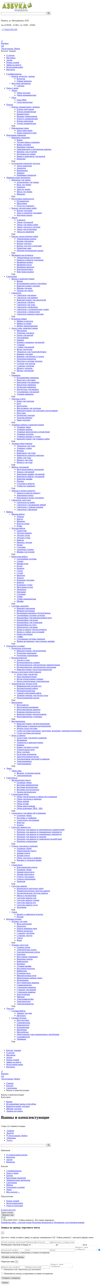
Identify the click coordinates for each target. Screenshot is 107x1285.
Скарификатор (23, 1037)
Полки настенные (25, 634)
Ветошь (20, 917)
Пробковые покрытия (26, 175)
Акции (9, 60)
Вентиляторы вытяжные (27, 707)
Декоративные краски (26, 239)
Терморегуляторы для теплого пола (32, 695)
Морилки (21, 194)
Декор (9, 768)
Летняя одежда (23, 855)
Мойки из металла (25, 321)
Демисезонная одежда (26, 851)
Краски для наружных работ (24, 208)
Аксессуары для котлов (27, 674)
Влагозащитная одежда (27, 867)
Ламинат (21, 173)
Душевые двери (24, 427)
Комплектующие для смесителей (31, 300)
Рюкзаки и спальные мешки (29, 860)
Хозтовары (21, 907)
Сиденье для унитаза (26, 363)
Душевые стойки (24, 448)
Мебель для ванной (20, 467)
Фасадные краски (24, 215)
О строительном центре (16, 1155)
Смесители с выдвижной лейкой (31, 505)
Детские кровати (24, 533)
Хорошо (5, 1283)
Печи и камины (18, 735)
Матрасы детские (24, 542)
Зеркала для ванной (25, 472)
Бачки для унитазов (25, 401)
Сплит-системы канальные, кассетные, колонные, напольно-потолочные (49, 731)
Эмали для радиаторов (27, 229)
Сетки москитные (25, 102)
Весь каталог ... (13, 1192)
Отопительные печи (26, 749)
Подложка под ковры (26, 154)
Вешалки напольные (26, 608)
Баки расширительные (27, 676)
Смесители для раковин (27, 297)
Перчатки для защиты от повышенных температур (39, 832)
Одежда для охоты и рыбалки (24, 846)
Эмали (14, 217)
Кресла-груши (23, 523)
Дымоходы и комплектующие (30, 742)
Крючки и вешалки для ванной (30, 342)
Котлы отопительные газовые (30, 679)
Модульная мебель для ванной (30, 469)
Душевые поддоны (25, 434)
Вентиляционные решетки (28, 709)
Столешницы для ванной (28, 392)
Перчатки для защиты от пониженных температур (39, 834)
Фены (19, 940)
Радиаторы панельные (27, 653)
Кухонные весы (24, 973)
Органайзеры (23, 337)
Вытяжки (21, 964)
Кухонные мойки (19, 319)
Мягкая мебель (18, 514)
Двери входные (23, 93)
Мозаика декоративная (27, 116)
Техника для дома (19, 921)
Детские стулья (23, 538)
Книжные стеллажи (25, 580)
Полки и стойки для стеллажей (30, 632)
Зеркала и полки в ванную (23, 490)
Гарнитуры (22, 531)
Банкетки (21, 575)
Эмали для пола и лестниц (28, 227)
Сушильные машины (26, 992)
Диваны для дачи (24, 1013)
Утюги (20, 938)
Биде (19, 403)
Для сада (10, 1008)
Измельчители (23, 1025)
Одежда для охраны (25, 877)
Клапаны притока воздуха (28, 712)
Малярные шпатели (25, 267)
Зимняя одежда (23, 853)
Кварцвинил (22, 170)
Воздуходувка (23, 1020)
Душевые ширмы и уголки (29, 436)
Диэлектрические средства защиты (32, 893)
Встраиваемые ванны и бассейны (32, 283)
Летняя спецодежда (25, 874)
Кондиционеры (18, 721)
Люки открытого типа (27, 133)
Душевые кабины (24, 429)
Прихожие (21, 592)
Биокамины (22, 740)
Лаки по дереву (23, 189)
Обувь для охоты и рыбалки (29, 799)
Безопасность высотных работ (30, 888)
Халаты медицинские (26, 792)
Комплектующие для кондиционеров (33, 724)
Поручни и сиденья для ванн (29, 361)
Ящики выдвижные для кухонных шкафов (36, 641)
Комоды (20, 540)
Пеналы (20, 481)
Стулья (20, 573)
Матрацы (21, 521)
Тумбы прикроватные (26, 599)
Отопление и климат (15, 646)
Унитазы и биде (18, 399)
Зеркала (20, 578)
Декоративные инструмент (29, 257)
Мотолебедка (22, 1032)
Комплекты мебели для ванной (30, 476)
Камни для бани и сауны (28, 747)
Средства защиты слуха (27, 905)
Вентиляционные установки (29, 716)
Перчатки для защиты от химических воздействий (39, 839)
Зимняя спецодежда (25, 872)
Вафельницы (22, 961)
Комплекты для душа (26, 453)
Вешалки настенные (26, 611)
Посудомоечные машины (28, 982)
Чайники (21, 997)
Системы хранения (19, 606)
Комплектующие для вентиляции (31, 714)
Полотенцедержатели (26, 359)
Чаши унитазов (23, 420)
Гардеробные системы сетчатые (31, 615)
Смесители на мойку (26, 502)
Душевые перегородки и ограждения (33, 432)
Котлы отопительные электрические (33, 681)
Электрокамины (24, 764)
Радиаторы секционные (27, 655)
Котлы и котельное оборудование (26, 672)
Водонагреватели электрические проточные (36, 667)
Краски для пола (24, 243)
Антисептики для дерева (28, 182)
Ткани (14, 912)
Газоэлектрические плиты (28, 952)
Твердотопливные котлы (28, 756)
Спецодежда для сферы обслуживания (28, 813)
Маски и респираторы (26, 895)
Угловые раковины (25, 394)
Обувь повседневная (26, 806)
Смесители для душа (26, 305)
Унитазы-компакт (24, 418)
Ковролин (21, 159)
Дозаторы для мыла (25, 333)
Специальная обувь (20, 794)
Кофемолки (22, 971)
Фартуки (21, 822)
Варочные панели (25, 959)
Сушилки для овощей (26, 990)
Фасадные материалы (21, 83)
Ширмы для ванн (24, 288)
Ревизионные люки (20, 128)
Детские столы (23, 535)
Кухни (19, 566)
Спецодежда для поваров (28, 820)
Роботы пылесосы (25, 931)
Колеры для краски (25, 241)
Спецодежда (11, 778)
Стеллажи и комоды (26, 483)
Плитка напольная (25, 121)
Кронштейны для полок (27, 620)
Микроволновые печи (26, 975)
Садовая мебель (18, 1011)
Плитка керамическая (26, 112)
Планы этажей (12, 62)
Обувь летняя (23, 804)
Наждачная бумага (25, 269)
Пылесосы (21, 926)
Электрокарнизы (24, 775)
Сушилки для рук (24, 935)
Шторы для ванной (25, 370)
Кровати (20, 568)
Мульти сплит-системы (27, 728)
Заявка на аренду (13, 65)
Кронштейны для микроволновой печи (34, 618)
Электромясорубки (25, 999)
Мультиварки (23, 980)
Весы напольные (24, 924)
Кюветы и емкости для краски (30, 260)
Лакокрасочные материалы (18, 177)
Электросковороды (25, 1004)
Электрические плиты (27, 950)
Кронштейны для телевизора (29, 622)
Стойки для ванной (25, 347)
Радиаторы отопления (21, 648)
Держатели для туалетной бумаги (31, 352)
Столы (20, 571)
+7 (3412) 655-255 (9, 29)
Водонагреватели (19, 658)
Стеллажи (21, 547)
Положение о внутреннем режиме (69, 1222)
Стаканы (21, 345)
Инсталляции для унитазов (29, 408)
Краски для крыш (24, 210)
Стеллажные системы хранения (31, 639)
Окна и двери (12, 88)
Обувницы (21, 589)
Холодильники (23, 994)
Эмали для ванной (25, 222)
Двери (14, 90)
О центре (10, 55)
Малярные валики (25, 262)
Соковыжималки (24, 985)
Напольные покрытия (16, 135)
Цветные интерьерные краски (30, 250)
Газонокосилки (23, 1022)
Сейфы (20, 636)
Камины (20, 745)
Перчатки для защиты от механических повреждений (40, 829)
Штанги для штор (24, 368)
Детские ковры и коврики (28, 142)
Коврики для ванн (25, 354)
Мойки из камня (24, 323)
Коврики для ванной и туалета (30, 356)
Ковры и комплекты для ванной (31, 156)
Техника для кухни (19, 945)
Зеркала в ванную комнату (28, 493)
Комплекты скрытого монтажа (30, 455)
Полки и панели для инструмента (32, 629)
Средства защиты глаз (26, 898)
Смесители (16, 293)
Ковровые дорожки (25, 147)
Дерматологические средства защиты (33, 891)
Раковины (15, 375)
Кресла (20, 519)
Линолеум (21, 168)
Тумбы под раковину (26, 486)
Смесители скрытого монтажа (30, 314)
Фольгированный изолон (28, 698)
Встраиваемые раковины (28, 378)
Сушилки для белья (25, 366)
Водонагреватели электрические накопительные (38, 665)
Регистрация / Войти (10, 48)
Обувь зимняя (23, 801)
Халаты (20, 825)
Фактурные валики (25, 272)
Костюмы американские (27, 785)
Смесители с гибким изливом (30, 507)
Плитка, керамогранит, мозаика (25, 107)
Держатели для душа (26, 446)
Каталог (9, 1086)
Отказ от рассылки (14, 1205)
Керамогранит (23, 114)
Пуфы (19, 526)
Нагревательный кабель (27, 688)
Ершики (20, 340)
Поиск (9, 1140)
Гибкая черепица (24, 81)
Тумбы (20, 596)
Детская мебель (18, 528)
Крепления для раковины (28, 382)
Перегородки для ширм (27, 627)
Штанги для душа (24, 462)
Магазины (10, 58)
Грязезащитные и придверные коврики (34, 149)
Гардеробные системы (27, 559)
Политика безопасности (43, 1222)
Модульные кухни (25, 587)
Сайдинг (21, 86)
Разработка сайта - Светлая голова (16, 1222)
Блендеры (21, 954)
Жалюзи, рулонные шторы (28, 773)
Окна (13, 97)
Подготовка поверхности (22, 199)
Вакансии (10, 1162)
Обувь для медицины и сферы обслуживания (37, 797)
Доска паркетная (24, 166)
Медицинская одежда (21, 780)
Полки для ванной (25, 335)
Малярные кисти (24, 265)
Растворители (23, 201)
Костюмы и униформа (26, 818)
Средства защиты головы (28, 900)
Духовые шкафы (24, 966)
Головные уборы (24, 782)
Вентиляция (16, 702)
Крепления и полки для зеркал (30, 498)
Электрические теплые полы (24, 684)
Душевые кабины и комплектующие (27, 425)
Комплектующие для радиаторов (31, 651)
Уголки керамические (26, 123)
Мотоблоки (22, 1030)
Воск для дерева (24, 184)
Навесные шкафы (24, 479)
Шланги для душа (25, 460)
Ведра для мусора (24, 349)
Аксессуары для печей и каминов (32, 738)
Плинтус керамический (27, 119)
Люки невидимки (24, 130)
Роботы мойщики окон (27, 928)
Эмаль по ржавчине (25, 232)
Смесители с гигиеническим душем (33, 309)
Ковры (20, 140)
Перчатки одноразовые (27, 841)
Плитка (9, 104)
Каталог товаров (13, 1050)
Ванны (20, 281)
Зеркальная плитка (25, 495)
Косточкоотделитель (26, 968)
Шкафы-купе (22, 563)
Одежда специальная (26, 879)
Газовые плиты (23, 947)
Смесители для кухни (21, 500)
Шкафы (20, 601)
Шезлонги (21, 1015)
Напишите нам (7, 1215)
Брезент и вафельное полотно (30, 914)
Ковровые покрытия (20, 137)
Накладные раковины (26, 385)
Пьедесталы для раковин (28, 389)
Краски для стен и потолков (29, 246)
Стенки (20, 561)
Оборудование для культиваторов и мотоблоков (38, 1034)
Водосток (21, 79)
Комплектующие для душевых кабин (33, 439)
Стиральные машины (26, 987)
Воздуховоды (23, 705)
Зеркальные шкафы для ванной (30, 474)
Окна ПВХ (21, 100)
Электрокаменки (24, 761)
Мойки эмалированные (27, 326)
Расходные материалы (26, 754)
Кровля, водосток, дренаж (23, 76)
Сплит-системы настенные (29, 733)
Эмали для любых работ (27, 224)
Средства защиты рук (21, 827)
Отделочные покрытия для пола (25, 163)
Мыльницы (22, 330)
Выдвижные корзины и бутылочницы (33, 613)
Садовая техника (18, 1018)
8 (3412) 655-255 (8, 1210)
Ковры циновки (24, 144)
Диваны (20, 516)
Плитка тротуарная (25, 109)
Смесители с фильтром (27, 509)
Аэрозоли (21, 220)
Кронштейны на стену (27, 625)
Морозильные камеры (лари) (29, 978)
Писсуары (21, 413)
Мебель (9, 512)
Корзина (11, 1138)
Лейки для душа (24, 458)
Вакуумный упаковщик (27, 957)
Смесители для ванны (26, 295)
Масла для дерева (24, 192)
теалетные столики (25, 549)
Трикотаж (21, 881)
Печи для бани (23, 752)
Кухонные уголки (24, 585)
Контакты (10, 69)
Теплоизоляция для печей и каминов (33, 759)
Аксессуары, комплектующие (24, 328)
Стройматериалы (14, 74)
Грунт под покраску (25, 206)
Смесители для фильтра (27, 307)
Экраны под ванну (25, 290)
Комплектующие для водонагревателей (34, 669)
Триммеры (21, 1039)
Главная (9, 1083)
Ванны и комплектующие (22, 279)
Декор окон (16, 771)
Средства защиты (19, 886)
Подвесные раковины (26, 387)
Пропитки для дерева (21, 180)
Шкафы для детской (25, 552)
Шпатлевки (22, 203)
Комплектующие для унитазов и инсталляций (37, 410)
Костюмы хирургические (28, 789)
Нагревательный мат (26, 691)
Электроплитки (24, 1001)
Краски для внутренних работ (24, 236)
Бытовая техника (13, 919)
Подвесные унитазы (26, 415)
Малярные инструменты (22, 255)
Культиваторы (23, 1027)
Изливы (20, 450)
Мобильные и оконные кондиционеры (34, 726)
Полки (20, 545)
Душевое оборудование (21, 443)
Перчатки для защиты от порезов (31, 837)
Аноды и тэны (23, 660)
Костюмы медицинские (27, 787)
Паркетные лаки (24, 248)
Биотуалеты (22, 406)
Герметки (21, 187)
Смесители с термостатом (28, 312)
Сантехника (11, 276)
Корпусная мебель (19, 556)
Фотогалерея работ (14, 67)
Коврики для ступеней (27, 152)
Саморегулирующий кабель (29, 693)
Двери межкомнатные (26, 95)
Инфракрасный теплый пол (29, 686)
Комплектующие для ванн (28, 286)
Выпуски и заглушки (26, 380)
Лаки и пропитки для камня (29, 213)
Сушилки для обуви (25, 933)
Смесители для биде (26, 302)
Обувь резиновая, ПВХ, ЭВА (30, 808)
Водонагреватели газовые (28, 662)
